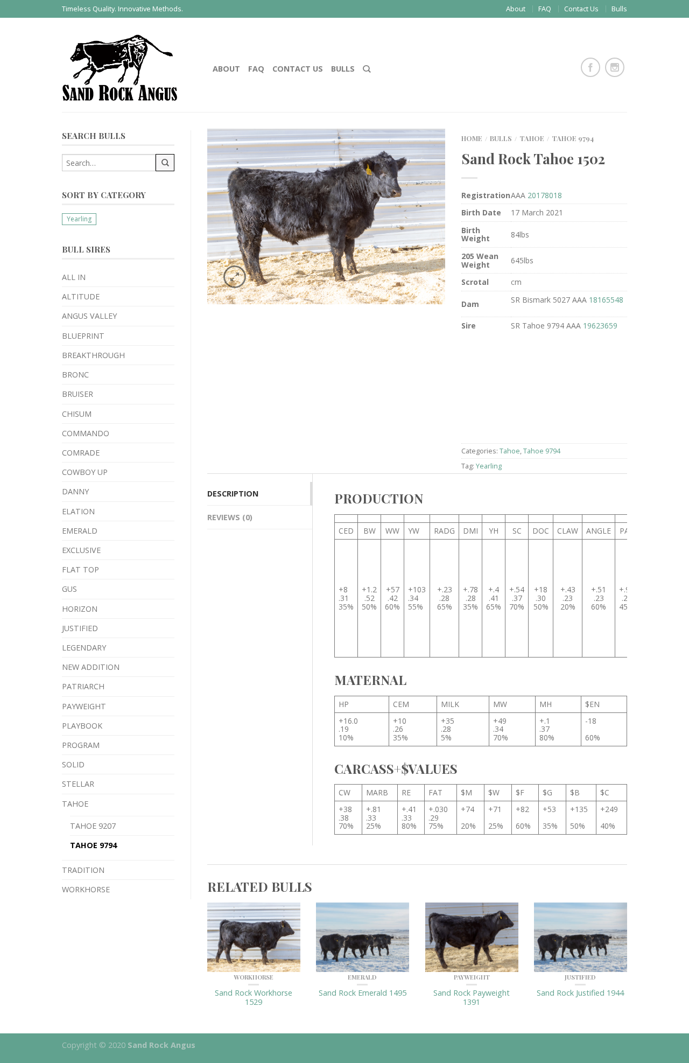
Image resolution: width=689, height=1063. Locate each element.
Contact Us (581, 8)
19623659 (600, 325)
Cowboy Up (85, 472)
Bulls (619, 8)
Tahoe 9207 (93, 826)
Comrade (81, 452)
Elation (78, 511)
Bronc (75, 374)
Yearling (79, 218)
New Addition (90, 667)
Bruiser (77, 394)
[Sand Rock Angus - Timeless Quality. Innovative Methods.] (129, 65)
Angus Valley (89, 316)
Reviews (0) (229, 517)
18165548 (606, 300)
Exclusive (81, 550)
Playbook (82, 726)
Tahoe (75, 804)
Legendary (84, 647)
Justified (80, 628)
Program (81, 745)
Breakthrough (93, 355)
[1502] (326, 215)
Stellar (78, 784)
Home (471, 138)
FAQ (544, 8)
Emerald (79, 531)
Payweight (84, 706)
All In (74, 277)
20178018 (545, 195)
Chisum (77, 414)
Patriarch (83, 686)
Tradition (83, 870)
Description (232, 493)
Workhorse (86, 889)
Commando (85, 433)
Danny (75, 491)
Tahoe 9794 (93, 845)
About (515, 8)
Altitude (81, 296)
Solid (73, 764)
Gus (69, 589)
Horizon (79, 609)
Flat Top (80, 569)
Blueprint (83, 336)
